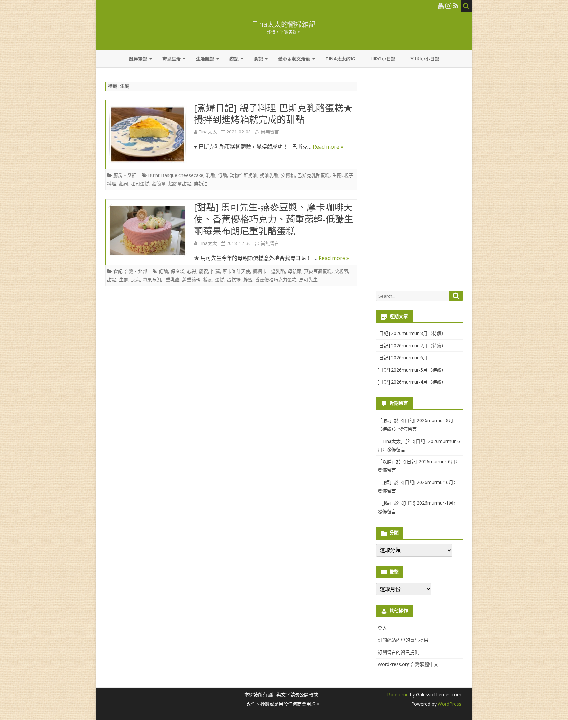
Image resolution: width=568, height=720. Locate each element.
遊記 (234, 59)
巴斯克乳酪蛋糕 (313, 175)
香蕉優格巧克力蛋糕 (275, 279)
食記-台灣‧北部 (130, 271)
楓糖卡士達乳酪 (269, 271)
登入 (382, 628)
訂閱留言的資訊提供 (398, 652)
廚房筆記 (138, 59)
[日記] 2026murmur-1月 (428, 503)
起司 (123, 183)
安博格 (288, 175)
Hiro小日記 (382, 59)
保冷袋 (177, 271)
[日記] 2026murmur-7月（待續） (412, 345)
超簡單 (159, 183)
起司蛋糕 (140, 183)
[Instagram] (448, 5)
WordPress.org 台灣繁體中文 (408, 664)
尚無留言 (270, 132)
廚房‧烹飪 (124, 175)
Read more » (328, 146)
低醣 (222, 175)
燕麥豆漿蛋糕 (318, 271)
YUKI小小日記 (425, 59)
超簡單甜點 (179, 183)
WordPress (449, 704)
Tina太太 (208, 132)
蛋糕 (219, 279)
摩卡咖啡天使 (236, 271)
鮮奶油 (201, 183)
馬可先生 (308, 279)
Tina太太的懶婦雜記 (284, 24)
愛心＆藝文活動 (294, 59)
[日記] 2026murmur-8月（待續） (412, 333)
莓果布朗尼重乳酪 (161, 279)
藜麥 (207, 279)
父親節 (341, 271)
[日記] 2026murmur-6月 (403, 357)
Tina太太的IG (340, 59)
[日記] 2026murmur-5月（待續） (412, 370)
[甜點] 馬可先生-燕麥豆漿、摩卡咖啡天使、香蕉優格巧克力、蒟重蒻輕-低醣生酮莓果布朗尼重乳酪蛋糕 (273, 219)
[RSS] (456, 5)
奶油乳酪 (269, 175)
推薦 (215, 271)
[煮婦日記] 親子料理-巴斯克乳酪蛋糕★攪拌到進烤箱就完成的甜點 (273, 114)
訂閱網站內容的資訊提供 (403, 640)
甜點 (111, 279)
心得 (191, 271)
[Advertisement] (419, 182)
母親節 (294, 271)
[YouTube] (441, 5)
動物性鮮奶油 (243, 175)
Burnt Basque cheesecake (175, 175)
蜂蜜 (247, 279)
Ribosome (398, 694)
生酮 (337, 175)
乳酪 (210, 175)
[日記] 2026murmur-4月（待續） (412, 382)
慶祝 (203, 271)
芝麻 (135, 279)
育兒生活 (171, 59)
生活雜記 (205, 59)
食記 (258, 59)
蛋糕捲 (234, 279)
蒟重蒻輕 (191, 279)
